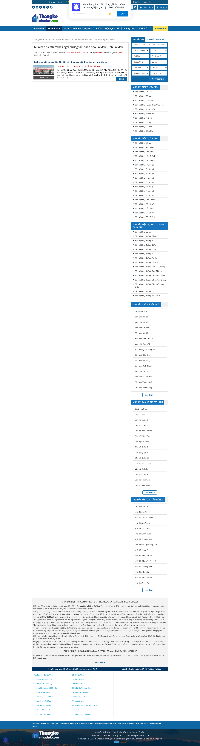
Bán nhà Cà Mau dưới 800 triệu (45, 688)
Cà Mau (58, 39)
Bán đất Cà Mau (78, 701)
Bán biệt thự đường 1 (144, 240)
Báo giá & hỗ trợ (142, 723)
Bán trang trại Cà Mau (41, 714)
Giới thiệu (35, 723)
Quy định (54, 723)
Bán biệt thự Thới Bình (144, 122)
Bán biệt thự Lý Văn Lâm (145, 160)
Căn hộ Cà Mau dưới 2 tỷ (81, 679)
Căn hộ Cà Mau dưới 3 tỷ (42, 683)
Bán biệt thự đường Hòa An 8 (147, 296)
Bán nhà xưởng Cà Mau (81, 714)
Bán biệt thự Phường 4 (144, 173)
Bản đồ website (155, 723)
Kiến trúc (143, 28)
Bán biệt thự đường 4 (144, 254)
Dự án (87, 28)
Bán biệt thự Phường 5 (144, 178)
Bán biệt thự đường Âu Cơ (146, 258)
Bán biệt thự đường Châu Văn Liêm (150, 275)
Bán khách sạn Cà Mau (42, 701)
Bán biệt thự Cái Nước (144, 100)
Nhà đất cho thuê (72, 28)
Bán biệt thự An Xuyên (144, 147)
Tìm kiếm (159, 79)
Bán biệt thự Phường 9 (144, 195)
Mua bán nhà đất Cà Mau (43, 675)
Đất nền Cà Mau (78, 710)
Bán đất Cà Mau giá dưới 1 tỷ (44, 710)
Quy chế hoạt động (67, 723)
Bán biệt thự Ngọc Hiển (145, 109)
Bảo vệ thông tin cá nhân (84, 723)
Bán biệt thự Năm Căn (144, 113)
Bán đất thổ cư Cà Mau (42, 705)
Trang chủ (39, 28)
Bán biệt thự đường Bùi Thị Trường (150, 267)
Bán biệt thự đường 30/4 (145, 249)
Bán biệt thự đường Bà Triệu (147, 262)
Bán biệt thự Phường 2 (144, 169)
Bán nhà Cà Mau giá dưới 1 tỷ (83, 688)
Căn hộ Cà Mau (78, 675)
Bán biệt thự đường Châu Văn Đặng (150, 280)
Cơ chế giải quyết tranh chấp (105, 723)
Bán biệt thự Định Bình (144, 213)
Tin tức (97, 28)
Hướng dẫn (45, 723)
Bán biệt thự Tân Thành (145, 200)
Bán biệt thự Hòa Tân (144, 152)
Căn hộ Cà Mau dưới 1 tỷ (42, 679)
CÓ (122, 13)
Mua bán (48, 39)
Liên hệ (34, 726)
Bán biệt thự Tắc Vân (144, 208)
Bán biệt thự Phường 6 (144, 182)
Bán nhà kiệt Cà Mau (80, 692)
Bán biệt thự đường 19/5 (145, 245)
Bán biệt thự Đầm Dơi (144, 131)
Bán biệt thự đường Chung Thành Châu (149, 285)
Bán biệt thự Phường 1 (144, 165)
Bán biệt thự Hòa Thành (145, 156)
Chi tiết (121, 79)
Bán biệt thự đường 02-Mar (146, 236)
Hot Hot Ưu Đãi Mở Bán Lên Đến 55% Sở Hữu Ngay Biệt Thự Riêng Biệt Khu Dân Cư (70, 62)
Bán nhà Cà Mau (78, 683)
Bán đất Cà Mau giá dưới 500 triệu (85, 705)
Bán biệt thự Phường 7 (144, 187)
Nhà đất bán (54, 28)
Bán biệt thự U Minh (143, 127)
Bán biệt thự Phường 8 (144, 191)
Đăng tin (161, 28)
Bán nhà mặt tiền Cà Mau (43, 697)
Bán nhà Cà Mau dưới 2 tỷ (43, 692)
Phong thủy (129, 28)
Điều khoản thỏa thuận (126, 723)
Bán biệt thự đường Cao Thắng (148, 271)
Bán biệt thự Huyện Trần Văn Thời (149, 105)
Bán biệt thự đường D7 (144, 291)
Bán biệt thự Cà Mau (144, 92)
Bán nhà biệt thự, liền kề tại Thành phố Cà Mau (93, 39)
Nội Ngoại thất (112, 28)
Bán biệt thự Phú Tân (144, 118)
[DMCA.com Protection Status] (120, 742)
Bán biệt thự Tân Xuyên (145, 204)
